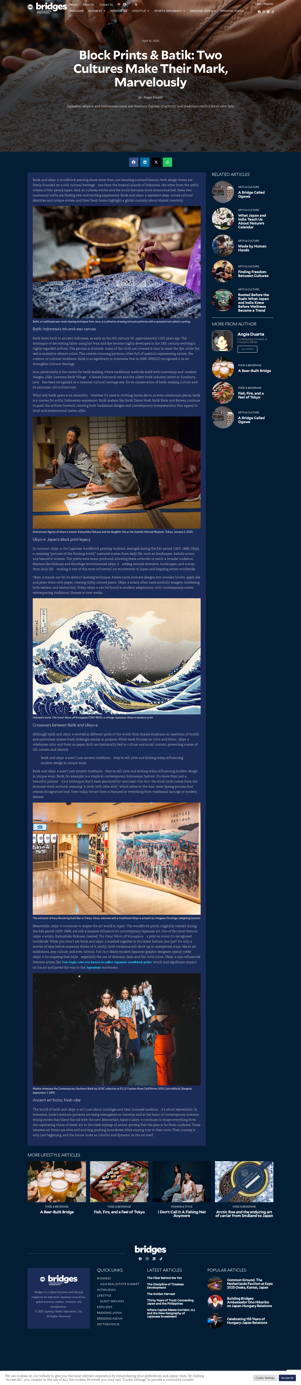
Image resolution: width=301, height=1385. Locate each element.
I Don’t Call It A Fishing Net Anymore (182, 1214)
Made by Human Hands (252, 248)
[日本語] (125, 4)
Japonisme (93, 967)
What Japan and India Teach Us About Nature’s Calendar (252, 221)
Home (73, 4)
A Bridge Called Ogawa (251, 194)
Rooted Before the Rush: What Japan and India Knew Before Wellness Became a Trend (253, 302)
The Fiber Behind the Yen (164, 1278)
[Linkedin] (268, 12)
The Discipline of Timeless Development (165, 1286)
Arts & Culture (248, 187)
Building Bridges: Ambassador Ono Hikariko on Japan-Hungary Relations (249, 1302)
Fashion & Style (181, 1206)
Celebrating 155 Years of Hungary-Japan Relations (247, 1321)
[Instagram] (264, 12)
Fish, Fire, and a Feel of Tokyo (251, 395)
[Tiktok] (273, 12)
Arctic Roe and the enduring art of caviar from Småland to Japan (244, 1214)
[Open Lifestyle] (148, 11)
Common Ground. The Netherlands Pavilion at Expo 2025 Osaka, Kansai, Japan (250, 1283)
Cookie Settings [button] (265, 1377)
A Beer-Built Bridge (254, 371)
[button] (133, 162)
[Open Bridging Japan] (215, 11)
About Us (88, 4)
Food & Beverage (249, 365)
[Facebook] (259, 12)
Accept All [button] (287, 1377)
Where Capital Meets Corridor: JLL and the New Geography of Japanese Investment (171, 1313)
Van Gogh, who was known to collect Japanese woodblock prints (107, 962)
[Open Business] (104, 11)
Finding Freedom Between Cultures (253, 274)
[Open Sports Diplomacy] (184, 11)
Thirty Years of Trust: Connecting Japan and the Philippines (170, 1302)
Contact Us (106, 4)
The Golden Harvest (161, 1294)
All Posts (247, 349)
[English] (119, 4)
